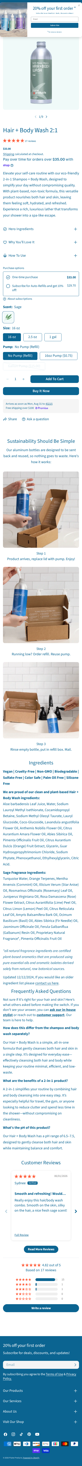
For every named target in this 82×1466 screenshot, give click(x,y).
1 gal (53, 336)
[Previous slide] (6, 1211)
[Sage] (8, 317)
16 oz (12, 336)
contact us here (47, 983)
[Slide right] (46, 117)
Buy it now (41, 390)
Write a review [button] (41, 1308)
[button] (14, 140)
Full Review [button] (22, 1235)
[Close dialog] (79, 5)
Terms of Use (54, 1374)
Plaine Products (15, 1457)
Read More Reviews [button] (41, 1249)
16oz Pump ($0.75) (58, 355)
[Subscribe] (75, 1364)
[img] (25, 1176)
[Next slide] (76, 1211)
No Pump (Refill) (20, 355)
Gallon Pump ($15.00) (25, 367)
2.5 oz (32, 336)
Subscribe (54, 25)
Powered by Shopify (31, 1457)
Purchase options (13, 268)
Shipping (8, 154)
